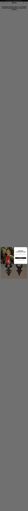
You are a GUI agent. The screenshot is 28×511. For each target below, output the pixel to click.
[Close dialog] (26, 248)
